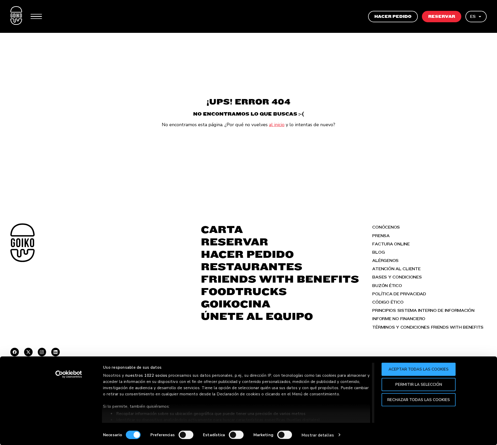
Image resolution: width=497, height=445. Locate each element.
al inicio (276, 125)
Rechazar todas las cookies (418, 399)
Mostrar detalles (318, 435)
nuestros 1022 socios (146, 375)
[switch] (186, 435)
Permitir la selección (418, 384)
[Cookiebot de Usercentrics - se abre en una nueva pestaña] (68, 374)
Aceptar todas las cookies (419, 369)
